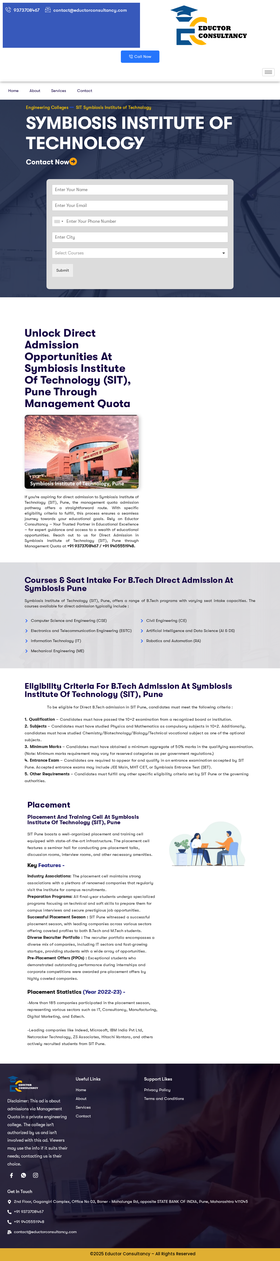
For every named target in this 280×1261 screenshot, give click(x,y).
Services (58, 90)
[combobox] (58, 221)
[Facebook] (11, 1176)
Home (13, 90)
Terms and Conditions (164, 1098)
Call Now (142, 56)
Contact (84, 90)
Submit (62, 270)
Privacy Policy (157, 1089)
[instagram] (35, 1176)
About (35, 90)
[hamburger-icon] (268, 72)
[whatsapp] (23, 1176)
